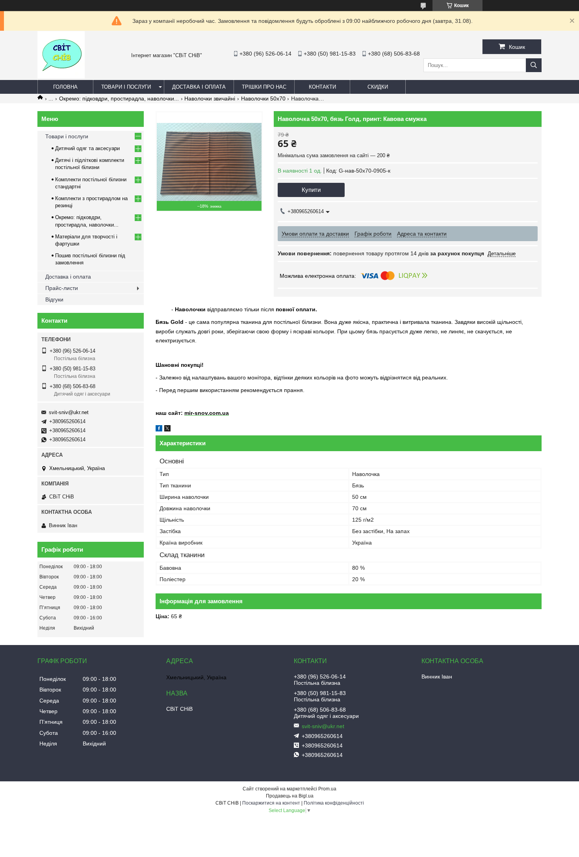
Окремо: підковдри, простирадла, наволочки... (119, 98)
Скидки (377, 87)
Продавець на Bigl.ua (290, 796)
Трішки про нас (264, 87)
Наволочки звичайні (209, 98)
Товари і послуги (126, 87)
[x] (167, 429)
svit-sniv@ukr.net (69, 412)
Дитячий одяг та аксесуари (87, 148)
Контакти (322, 87)
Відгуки (54, 299)
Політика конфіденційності (334, 803)
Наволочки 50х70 (263, 98)
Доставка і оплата (199, 87)
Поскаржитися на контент (271, 803)
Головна (65, 87)
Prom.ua (327, 789)
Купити (311, 189)
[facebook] (159, 429)
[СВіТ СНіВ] (61, 76)
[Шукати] (534, 65)
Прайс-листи (61, 288)
